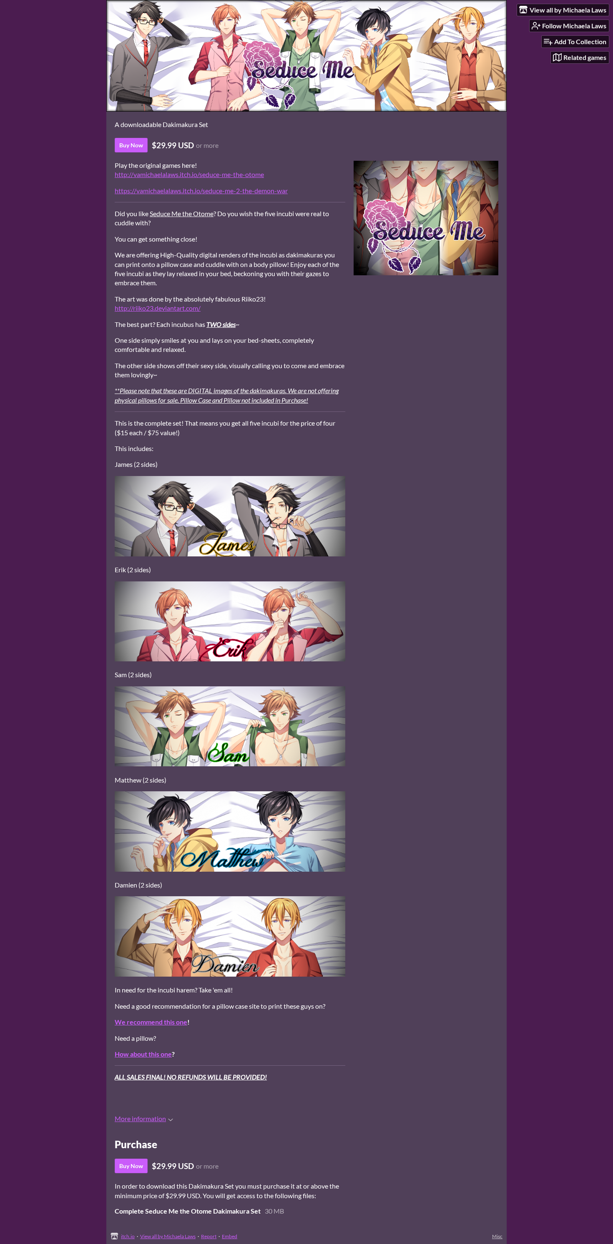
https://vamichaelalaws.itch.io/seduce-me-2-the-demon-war (201, 190)
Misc (497, 1236)
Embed (229, 1236)
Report (208, 1236)
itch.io (128, 1236)
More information (140, 1118)
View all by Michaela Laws (168, 1236)
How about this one (143, 1054)
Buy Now (131, 145)
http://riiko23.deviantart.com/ (158, 308)
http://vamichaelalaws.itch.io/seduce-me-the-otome (189, 174)
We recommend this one (151, 1022)
